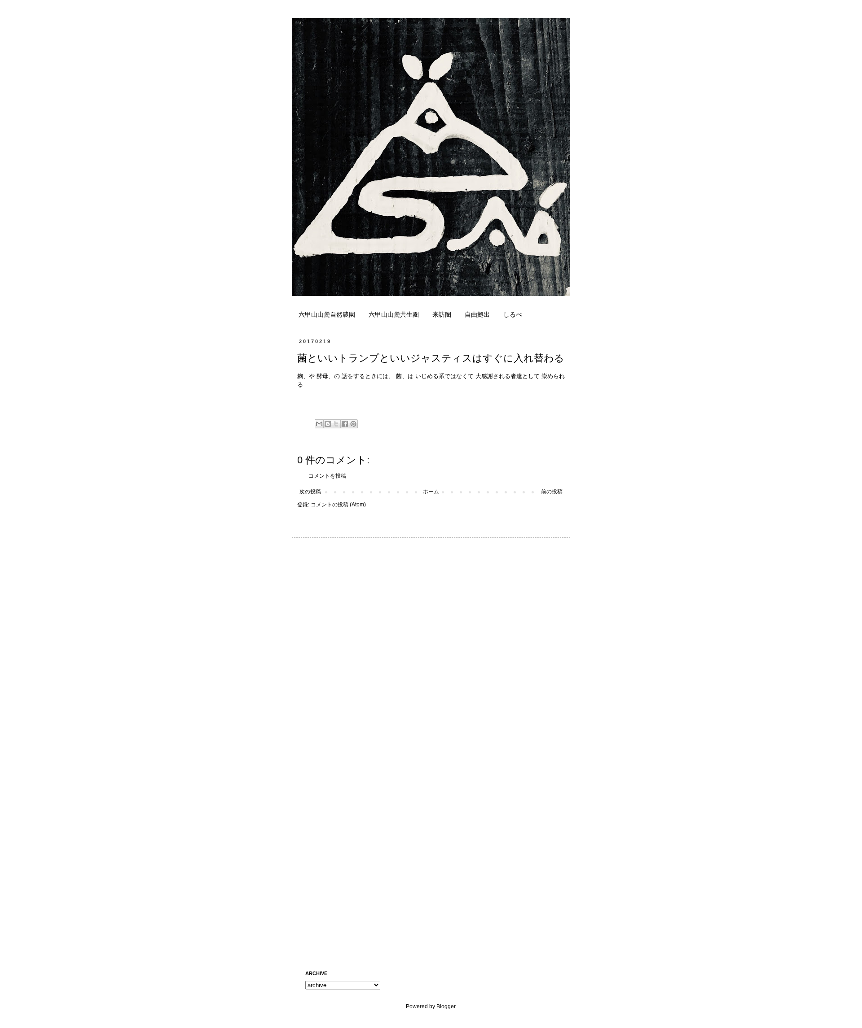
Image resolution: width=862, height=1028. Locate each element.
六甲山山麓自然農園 (327, 314)
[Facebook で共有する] (344, 423)
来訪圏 (441, 314)
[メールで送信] (319, 423)
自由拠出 (477, 314)
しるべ (512, 314)
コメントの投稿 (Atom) (338, 504)
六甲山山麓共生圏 (394, 314)
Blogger (445, 1006)
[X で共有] (336, 423)
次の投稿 (310, 491)
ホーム (431, 491)
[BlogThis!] (327, 423)
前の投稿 (552, 491)
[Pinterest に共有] (353, 423)
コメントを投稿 (327, 476)
